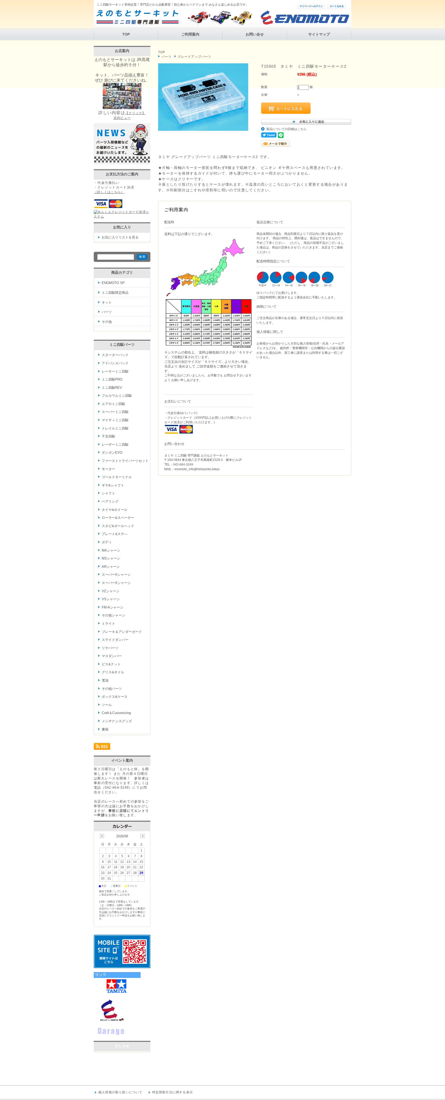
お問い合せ (255, 34)
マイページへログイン (311, 6)
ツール (107, 705)
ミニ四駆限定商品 (115, 293)
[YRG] (119, 1035)
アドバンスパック (115, 363)
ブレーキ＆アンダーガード (122, 632)
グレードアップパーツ (195, 56)
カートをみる (337, 6)
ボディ (107, 542)
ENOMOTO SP (113, 283)
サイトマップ (319, 34)
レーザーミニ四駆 (115, 444)
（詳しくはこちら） (109, 192)
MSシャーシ (111, 558)
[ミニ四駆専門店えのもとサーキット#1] (109, 1020)
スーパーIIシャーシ (116, 575)
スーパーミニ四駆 (115, 412)
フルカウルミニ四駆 (117, 396)
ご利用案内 (190, 34)
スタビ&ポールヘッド (118, 526)
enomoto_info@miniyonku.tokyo (197, 469)
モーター (108, 469)
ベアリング (110, 501)
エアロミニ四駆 (113, 404)
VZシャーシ (110, 591)
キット (107, 302)
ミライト (108, 623)
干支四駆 (108, 436)
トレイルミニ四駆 (115, 428)
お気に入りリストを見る (120, 237)
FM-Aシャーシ (112, 607)
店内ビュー (122, 118)
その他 (107, 322)
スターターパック (115, 355)
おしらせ (122, 1046)
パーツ (166, 56)
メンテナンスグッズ (117, 721)
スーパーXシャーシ (116, 583)
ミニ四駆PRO (112, 379)
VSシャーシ (111, 599)
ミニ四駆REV (112, 388)
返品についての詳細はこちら (286, 129)
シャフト (108, 493)
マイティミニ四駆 (115, 420)
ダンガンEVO (112, 452)
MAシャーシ (111, 550)
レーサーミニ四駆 (115, 371)
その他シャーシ (113, 615)
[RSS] (102, 748)
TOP (126, 34)
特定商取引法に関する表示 (172, 1092)
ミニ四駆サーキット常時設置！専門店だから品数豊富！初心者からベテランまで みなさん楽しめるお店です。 (173, 4)
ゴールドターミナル (117, 477)
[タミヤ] (117, 993)
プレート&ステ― (114, 534)
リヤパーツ (110, 648)
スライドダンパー (115, 640)
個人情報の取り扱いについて (120, 1092)
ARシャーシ (111, 567)
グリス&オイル (113, 672)
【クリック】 (135, 113)
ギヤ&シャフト (113, 485)
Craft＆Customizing (116, 713)
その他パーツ (112, 689)
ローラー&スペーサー (118, 518)
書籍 (105, 729)
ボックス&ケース (114, 697)
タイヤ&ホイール (114, 510)
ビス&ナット (111, 664)
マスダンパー (112, 656)
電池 (105, 680)
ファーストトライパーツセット (125, 461)
